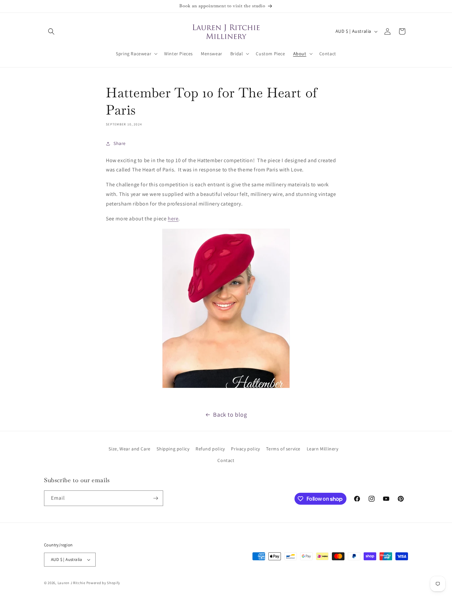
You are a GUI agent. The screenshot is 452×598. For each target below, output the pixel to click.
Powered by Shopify (103, 582)
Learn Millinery (323, 449)
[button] (51, 31)
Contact (225, 460)
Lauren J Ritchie (71, 582)
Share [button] (119, 143)
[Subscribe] (155, 498)
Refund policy (210, 449)
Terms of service (283, 449)
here (173, 218)
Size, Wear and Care (129, 449)
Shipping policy (173, 449)
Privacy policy (245, 449)
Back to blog (230, 414)
